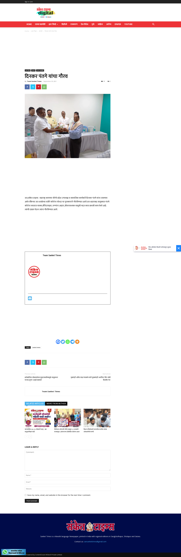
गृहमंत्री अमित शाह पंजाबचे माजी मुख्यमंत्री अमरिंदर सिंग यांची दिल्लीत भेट (90, 378)
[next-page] (30, 436)
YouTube (128, 24)
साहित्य (100, 24)
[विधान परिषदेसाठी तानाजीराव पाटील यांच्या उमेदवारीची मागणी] (97, 418)
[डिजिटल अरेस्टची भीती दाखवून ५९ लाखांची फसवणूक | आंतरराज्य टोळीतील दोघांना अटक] (67, 418)
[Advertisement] (90, 51)
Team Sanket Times (34, 81)
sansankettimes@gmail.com (95, 541)
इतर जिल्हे (52, 24)
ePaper (118, 24)
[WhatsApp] (44, 86)
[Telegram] (72, 342)
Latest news (36, 347)
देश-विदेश (84, 24)
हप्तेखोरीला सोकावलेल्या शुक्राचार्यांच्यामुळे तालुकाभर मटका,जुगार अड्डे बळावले (41, 378)
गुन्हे (93, 24)
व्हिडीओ (64, 24)
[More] (77, 342)
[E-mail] (30, 299)
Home (29, 24)
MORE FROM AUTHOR (56, 403)
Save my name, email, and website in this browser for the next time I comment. (59, 495)
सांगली (40, 31)
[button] (153, 24)
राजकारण (73, 24)
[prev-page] (26, 436)
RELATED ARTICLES (35, 403)
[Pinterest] (38, 86)
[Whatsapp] (68, 342)
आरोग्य (108, 24)
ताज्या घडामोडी (40, 24)
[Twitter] (32, 86)
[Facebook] (27, 86)
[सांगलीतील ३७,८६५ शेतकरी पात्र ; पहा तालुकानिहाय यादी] (38, 418)
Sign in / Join (29, 2)
